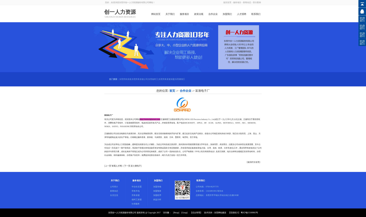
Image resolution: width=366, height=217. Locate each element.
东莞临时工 (153, 79)
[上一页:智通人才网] (113, 166)
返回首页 (227, 2)
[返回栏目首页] (253, 162)
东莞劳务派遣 (125, 79)
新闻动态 (247, 2)
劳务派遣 (136, 195)
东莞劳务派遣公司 (140, 79)
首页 (172, 90)
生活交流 (114, 195)
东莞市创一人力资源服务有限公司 (134, 2)
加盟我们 (227, 14)
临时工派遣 (137, 199)
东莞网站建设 (220, 213)
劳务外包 (136, 191)
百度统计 (234, 213)
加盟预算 (157, 191)
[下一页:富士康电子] (133, 166)
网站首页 (155, 14)
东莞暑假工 (180, 79)
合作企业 (213, 14)
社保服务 (136, 204)
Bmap (176, 213)
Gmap (184, 213)
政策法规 (198, 14)
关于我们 (170, 14)
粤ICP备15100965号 (249, 213)
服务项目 (237, 2)
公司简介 (114, 187)
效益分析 (157, 199)
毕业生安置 (137, 187)
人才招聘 (241, 14)
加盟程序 (157, 195)
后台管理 (196, 213)
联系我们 (255, 14)
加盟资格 (157, 187)
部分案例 (257, 2)
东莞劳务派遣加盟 (167, 79)
